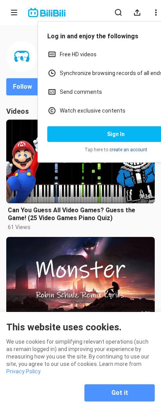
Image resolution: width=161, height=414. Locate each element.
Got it (119, 392)
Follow (22, 86)
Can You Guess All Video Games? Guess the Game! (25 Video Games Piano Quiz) (71, 214)
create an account (128, 149)
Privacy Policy (23, 371)
